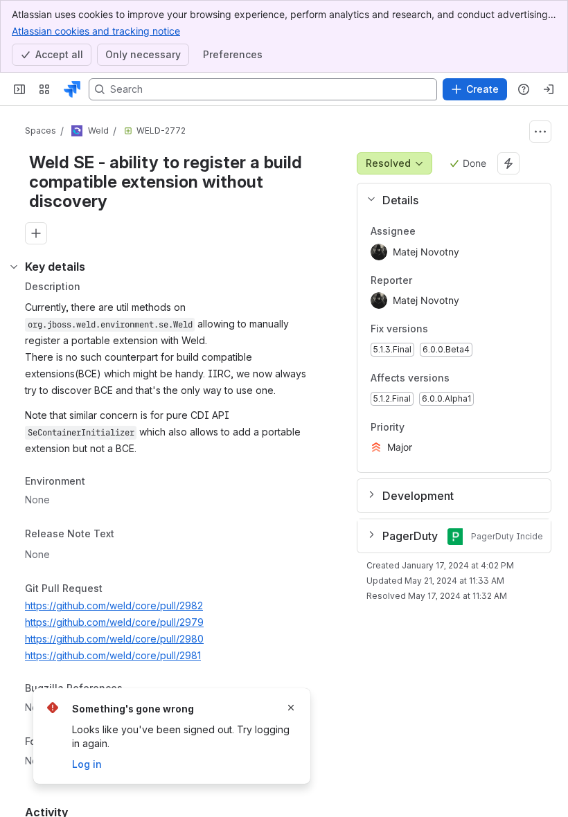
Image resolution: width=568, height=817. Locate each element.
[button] (448, 200)
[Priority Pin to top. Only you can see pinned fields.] (435, 427)
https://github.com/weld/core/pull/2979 (114, 622)
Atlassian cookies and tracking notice (96, 31)
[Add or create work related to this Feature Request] (36, 233)
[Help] (524, 89)
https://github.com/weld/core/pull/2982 (114, 605)
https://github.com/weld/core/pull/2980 (114, 639)
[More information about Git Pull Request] (116, 589)
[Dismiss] (291, 707)
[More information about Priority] (418, 427)
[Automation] (508, 163)
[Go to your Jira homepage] (72, 89)
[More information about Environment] (99, 481)
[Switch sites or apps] (44, 89)
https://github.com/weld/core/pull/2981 (113, 655)
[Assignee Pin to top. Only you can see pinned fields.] (426, 231)
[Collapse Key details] (14, 266)
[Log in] (549, 89)
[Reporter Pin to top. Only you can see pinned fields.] (423, 280)
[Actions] (540, 131)
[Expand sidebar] (19, 89)
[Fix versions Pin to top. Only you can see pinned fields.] (439, 329)
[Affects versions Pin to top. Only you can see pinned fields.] (460, 378)
